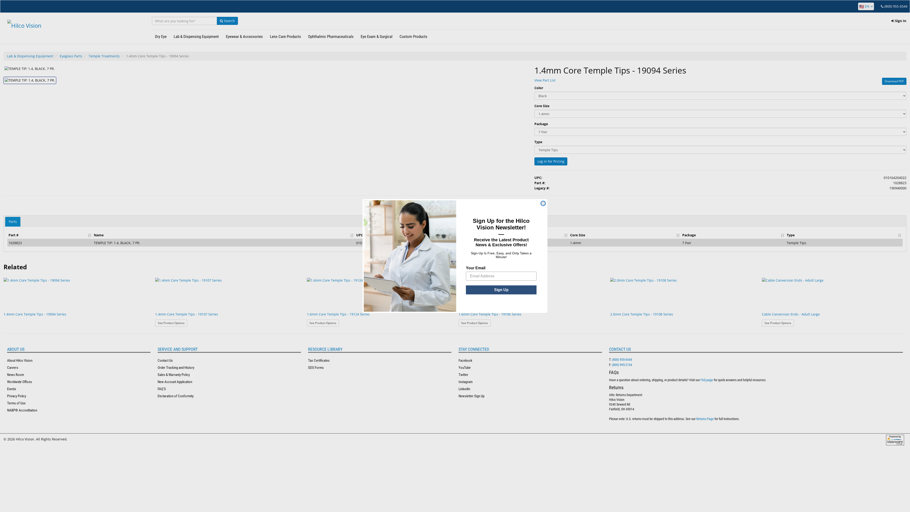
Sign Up (501, 290)
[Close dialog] (543, 203)
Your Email (475, 268)
